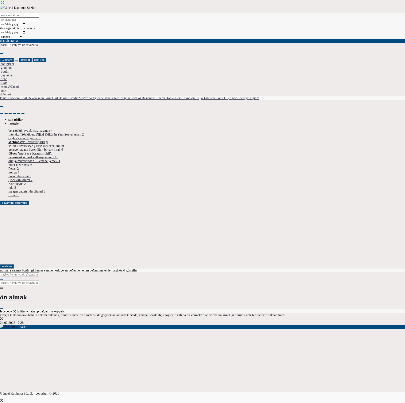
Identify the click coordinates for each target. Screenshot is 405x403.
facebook (6, 311)
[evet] (1, 279)
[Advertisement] (126, 234)
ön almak (13, 297)
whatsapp (33, 311)
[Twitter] (1, 401)
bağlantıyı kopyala (52, 311)
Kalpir (22, 326)
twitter (21, 311)
